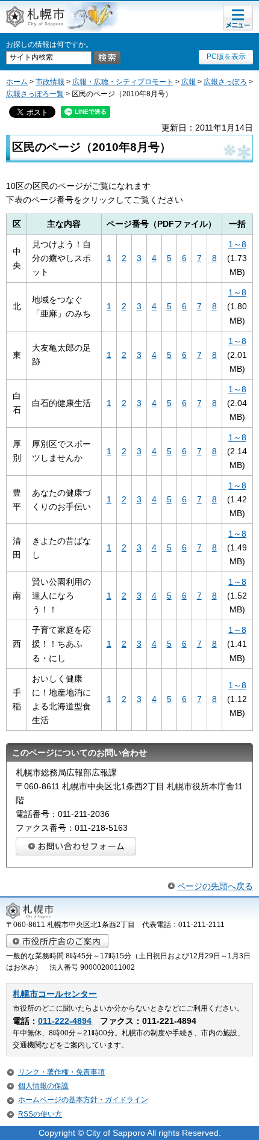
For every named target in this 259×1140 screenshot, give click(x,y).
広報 (188, 82)
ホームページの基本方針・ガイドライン (83, 1099)
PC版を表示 (226, 56)
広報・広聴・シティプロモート (122, 82)
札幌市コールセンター (55, 994)
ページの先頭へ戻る (215, 886)
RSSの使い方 (40, 1114)
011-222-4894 (65, 1021)
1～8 (237, 244)
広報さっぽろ (225, 82)
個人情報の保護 (43, 1086)
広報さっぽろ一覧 (35, 94)
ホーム (17, 82)
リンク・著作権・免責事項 (61, 1072)
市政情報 (50, 82)
